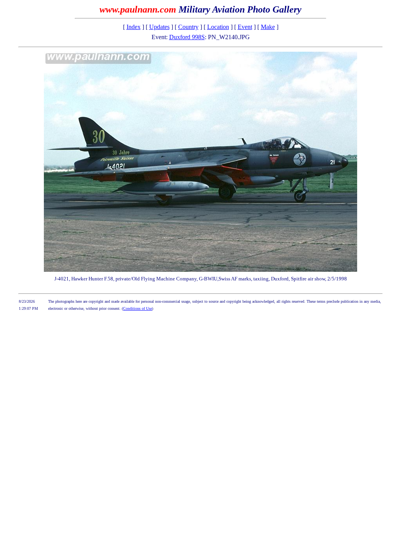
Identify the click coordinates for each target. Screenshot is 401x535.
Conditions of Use (137, 308)
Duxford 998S (187, 37)
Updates (159, 26)
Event (245, 26)
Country (188, 26)
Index (133, 26)
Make (268, 26)
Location (218, 26)
